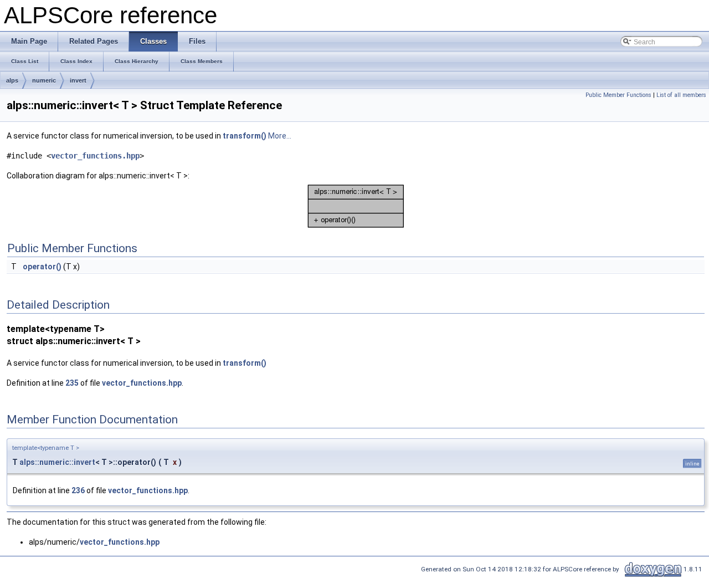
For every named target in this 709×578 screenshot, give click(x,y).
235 (72, 382)
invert (78, 80)
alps (12, 80)
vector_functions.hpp (95, 155)
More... (279, 135)
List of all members (681, 95)
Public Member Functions (618, 95)
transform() (244, 135)
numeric (44, 80)
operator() (42, 266)
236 (78, 490)
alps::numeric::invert (57, 462)
